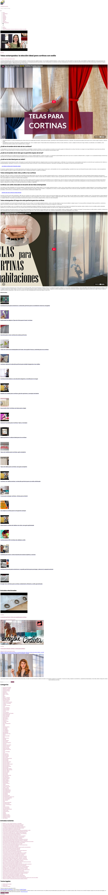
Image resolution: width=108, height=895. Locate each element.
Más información (24, 891)
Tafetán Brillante (6, 783)
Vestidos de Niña (6, 814)
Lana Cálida (5, 727)
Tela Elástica (5, 793)
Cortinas (2, 52)
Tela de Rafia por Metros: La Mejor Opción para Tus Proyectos (15, 859)
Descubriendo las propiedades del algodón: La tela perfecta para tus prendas (18, 841)
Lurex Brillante (5, 730)
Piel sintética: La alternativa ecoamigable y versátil (13, 874)
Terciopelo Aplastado (7, 802)
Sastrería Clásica (6, 778)
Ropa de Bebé (5, 760)
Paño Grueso (5, 741)
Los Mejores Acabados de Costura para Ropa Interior (13, 827)
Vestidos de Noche (6, 815)
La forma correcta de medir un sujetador (11, 845)
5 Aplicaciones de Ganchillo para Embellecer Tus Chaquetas (15, 833)
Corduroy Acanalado (7, 703)
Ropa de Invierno (6, 765)
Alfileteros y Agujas (7, 688)
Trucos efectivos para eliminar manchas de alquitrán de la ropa (15, 831)
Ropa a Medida (6, 756)
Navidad (4, 739)
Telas (4, 801)
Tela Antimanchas (6, 792)
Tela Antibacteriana (7, 789)
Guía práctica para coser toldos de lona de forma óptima (14, 842)
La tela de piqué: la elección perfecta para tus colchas (13, 870)
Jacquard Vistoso (6, 726)
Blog (3, 695)
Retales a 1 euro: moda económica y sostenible (12, 823)
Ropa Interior (5, 774)
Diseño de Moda (6, 715)
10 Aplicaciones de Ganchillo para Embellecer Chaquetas (14, 826)
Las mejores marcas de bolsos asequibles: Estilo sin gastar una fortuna (17, 861)
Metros (4, 734)
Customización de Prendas (8, 713)
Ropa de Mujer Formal (7, 768)
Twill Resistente (6, 811)
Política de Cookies (6, 886)
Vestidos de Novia (6, 816)
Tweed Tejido (5, 810)
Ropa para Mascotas (7, 775)
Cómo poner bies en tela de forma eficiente (11, 849)
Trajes (4, 20)
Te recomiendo (6, 22)
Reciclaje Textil (6, 754)
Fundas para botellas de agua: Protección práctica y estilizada (15, 840)
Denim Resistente (6, 714)
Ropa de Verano (6, 771)
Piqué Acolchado (6, 748)
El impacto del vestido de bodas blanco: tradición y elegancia (15, 858)
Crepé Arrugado (6, 709)
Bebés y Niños (6, 694)
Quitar (4, 752)
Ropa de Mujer (5, 767)
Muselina (4, 17)
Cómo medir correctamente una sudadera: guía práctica (14, 875)
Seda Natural (5, 782)
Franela (4, 15)
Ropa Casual (5, 757)
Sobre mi (4, 21)
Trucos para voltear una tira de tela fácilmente (12, 851)
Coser (4, 706)
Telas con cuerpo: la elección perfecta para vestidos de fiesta (15, 878)
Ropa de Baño (5, 759)
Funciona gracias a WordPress (6, 889)
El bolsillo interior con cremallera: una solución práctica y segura (15, 868)
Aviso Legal (5, 885)
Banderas (5, 691)
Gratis (4, 724)
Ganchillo (4, 722)
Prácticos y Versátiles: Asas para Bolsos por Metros (13, 860)
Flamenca (5, 720)
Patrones (4, 743)
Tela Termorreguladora (7, 797)
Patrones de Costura (7, 744)
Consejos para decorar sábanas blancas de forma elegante (14, 865)
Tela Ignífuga (5, 794)
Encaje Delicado (6, 716)
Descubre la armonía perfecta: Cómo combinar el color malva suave (16, 869)
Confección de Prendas (7, 702)
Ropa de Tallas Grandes (7, 769)
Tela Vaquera (5, 800)
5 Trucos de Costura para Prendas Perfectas (12, 834)
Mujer (4, 736)
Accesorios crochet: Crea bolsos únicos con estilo (12, 843)
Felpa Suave (5, 717)
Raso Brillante (5, 753)
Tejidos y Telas (6, 787)
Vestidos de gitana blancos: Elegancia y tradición (12, 838)
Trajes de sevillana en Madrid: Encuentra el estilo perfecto (14, 876)
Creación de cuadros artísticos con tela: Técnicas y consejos (15, 857)
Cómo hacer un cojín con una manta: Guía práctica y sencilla (14, 852)
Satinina (4, 18)
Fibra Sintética (5, 718)
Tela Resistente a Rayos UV (8, 796)
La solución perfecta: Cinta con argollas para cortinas (13, 617)
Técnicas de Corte (6, 786)
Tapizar (4, 784)
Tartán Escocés (6, 785)
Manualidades (5, 732)
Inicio (4, 12)
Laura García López (11, 58)
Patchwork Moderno (7, 742)
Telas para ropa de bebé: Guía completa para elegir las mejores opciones (17, 864)
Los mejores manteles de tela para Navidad (11, 848)
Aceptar (6, 892)
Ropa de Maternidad (7, 766)
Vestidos (4, 813)
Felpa (4, 14)
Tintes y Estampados (7, 804)
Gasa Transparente (6, 723)
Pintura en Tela (6, 747)
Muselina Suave (6, 738)
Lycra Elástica (5, 731)
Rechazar (2, 892)
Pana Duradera (6, 740)
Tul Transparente (6, 807)
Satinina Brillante (6, 780)
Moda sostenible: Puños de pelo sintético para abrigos (13, 836)
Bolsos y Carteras (6, 697)
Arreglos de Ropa (6, 690)
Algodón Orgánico (6, 689)
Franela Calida (5, 721)
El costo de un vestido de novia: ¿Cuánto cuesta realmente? (15, 832)
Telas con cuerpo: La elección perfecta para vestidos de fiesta (15, 873)
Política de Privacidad (7, 884)
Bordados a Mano (6, 698)
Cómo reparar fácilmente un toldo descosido (11, 829)
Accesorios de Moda (7, 687)
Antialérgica (5, 13)
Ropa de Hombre (6, 762)
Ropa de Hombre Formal (7, 764)
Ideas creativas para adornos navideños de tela (12, 862)
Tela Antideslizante (7, 791)
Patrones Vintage (6, 745)
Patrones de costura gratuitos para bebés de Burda (13, 825)
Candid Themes (23, 889)
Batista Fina (5, 693)
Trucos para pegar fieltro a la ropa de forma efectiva (13, 824)
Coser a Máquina (6, 707)
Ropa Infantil (5, 773)
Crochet (4, 711)
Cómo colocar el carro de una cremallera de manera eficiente (15, 856)
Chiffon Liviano (6, 700)
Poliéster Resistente (7, 749)
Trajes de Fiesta (6, 806)
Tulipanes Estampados (7, 809)
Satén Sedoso (5, 779)
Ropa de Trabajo (6, 770)
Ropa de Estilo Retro (7, 761)
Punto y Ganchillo (6, 751)
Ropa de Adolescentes (7, 758)
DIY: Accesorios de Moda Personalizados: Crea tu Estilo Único (15, 844)
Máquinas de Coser (6, 733)
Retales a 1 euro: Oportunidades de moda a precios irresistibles (15, 867)
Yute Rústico (5, 818)
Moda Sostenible (6, 735)
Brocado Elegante (6, 699)
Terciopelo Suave (6, 803)
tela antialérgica (6, 788)
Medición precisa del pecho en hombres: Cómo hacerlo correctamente (16, 847)
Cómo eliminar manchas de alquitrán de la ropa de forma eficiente (16, 871)
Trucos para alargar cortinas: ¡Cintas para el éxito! (12, 648)
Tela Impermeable (6, 795)
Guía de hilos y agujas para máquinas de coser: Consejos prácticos (16, 866)
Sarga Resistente (6, 777)
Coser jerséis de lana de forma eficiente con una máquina (14, 835)
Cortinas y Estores (6, 705)
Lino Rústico (5, 729)
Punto (4, 750)
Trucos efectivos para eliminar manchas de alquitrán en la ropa (15, 839)
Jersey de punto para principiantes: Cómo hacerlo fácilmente (15, 850)
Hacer (4, 725)
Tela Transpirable (6, 798)
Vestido (4, 812)
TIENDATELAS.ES (4, 6)
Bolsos (4, 696)
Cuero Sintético (6, 712)
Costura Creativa (6, 708)
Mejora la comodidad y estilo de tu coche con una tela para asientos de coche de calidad (20, 877)
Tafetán (4, 19)
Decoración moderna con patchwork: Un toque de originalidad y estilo (16, 830)
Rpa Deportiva (6, 776)
